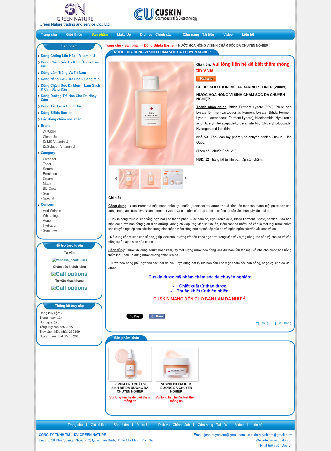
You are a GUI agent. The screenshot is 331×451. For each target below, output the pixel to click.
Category (48, 153)
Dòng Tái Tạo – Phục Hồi (61, 106)
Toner (47, 164)
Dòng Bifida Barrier (56, 113)
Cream (48, 179)
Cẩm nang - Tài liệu (198, 34)
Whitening (50, 216)
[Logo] (165, 28)
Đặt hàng (206, 78)
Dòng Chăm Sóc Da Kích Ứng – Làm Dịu (70, 64)
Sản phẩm (100, 34)
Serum (48, 169)
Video (228, 34)
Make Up (124, 34)
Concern (47, 204)
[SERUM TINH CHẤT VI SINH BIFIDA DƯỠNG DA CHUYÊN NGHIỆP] (130, 379)
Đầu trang (284, 323)
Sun (46, 193)
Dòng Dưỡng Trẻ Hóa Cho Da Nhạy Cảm (68, 98)
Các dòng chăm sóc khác (61, 119)
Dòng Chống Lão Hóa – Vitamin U (68, 56)
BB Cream (50, 188)
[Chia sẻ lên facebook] (157, 317)
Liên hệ (248, 34)
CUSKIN (49, 132)
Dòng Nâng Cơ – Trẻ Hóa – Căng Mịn (70, 79)
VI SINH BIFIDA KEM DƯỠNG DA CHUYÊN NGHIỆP (176, 387)
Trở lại (264, 323)
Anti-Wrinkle (52, 211)
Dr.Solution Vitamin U (59, 147)
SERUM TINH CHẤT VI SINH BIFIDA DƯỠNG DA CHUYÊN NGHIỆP (129, 387)
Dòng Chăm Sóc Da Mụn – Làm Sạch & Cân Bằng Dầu (70, 87)
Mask (47, 184)
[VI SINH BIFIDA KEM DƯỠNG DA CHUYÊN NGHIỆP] (176, 379)
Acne (47, 221)
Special (48, 198)
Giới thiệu (74, 34)
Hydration (50, 225)
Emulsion (50, 174)
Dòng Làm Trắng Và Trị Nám (63, 73)
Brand (45, 126)
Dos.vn (287, 445)
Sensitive (50, 230)
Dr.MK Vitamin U (55, 142)
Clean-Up (50, 137)
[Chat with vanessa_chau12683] (69, 260)
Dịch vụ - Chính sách (157, 34)
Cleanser (49, 159)
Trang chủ (49, 34)
